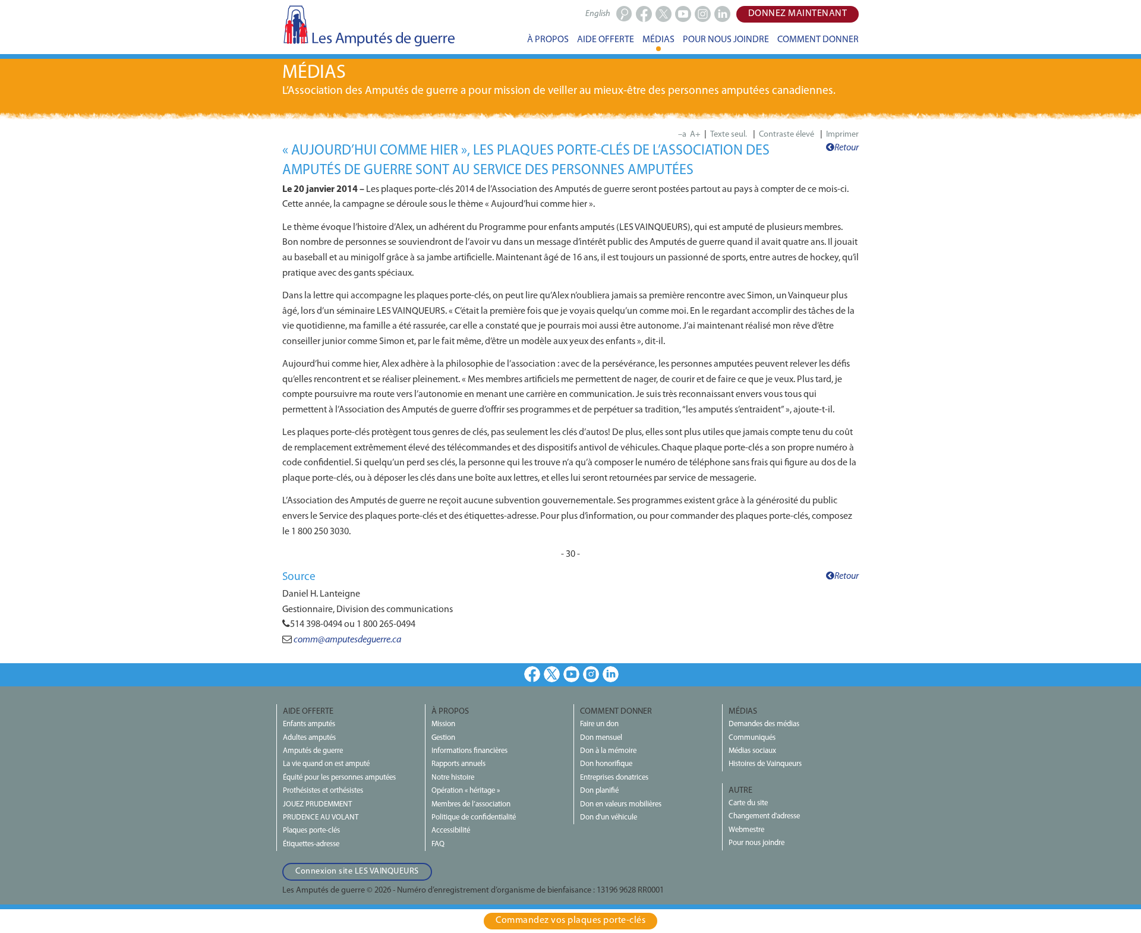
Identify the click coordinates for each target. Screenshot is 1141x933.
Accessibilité (450, 830)
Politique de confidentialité (473, 817)
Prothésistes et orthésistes (323, 791)
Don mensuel (601, 738)
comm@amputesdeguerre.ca (347, 640)
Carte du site (748, 803)
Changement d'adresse (764, 816)
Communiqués (752, 738)
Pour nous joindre (756, 843)
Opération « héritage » (465, 791)
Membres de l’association (470, 804)
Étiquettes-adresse (311, 844)
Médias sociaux (752, 751)
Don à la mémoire (608, 751)
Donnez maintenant (797, 13)
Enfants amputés (309, 724)
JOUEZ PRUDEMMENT (317, 804)
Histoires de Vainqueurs (765, 764)
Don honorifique (606, 764)
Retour (846, 148)
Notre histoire (452, 777)
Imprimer (842, 134)
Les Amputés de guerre (368, 25)
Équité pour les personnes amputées (339, 777)
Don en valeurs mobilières (620, 804)
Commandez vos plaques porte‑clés (570, 920)
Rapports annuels (458, 764)
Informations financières (469, 751)
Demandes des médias (764, 724)
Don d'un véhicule (608, 817)
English (597, 14)
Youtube (571, 674)
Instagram (591, 674)
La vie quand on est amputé (326, 764)
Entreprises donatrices (614, 777)
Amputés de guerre (313, 751)
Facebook (532, 674)
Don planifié (599, 791)
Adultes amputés (309, 738)
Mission (443, 724)
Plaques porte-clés (311, 830)
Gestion (443, 738)
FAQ (438, 844)
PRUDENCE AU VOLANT (320, 817)
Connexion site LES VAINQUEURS (357, 871)
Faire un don (599, 724)
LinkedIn (611, 674)
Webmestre (746, 830)
